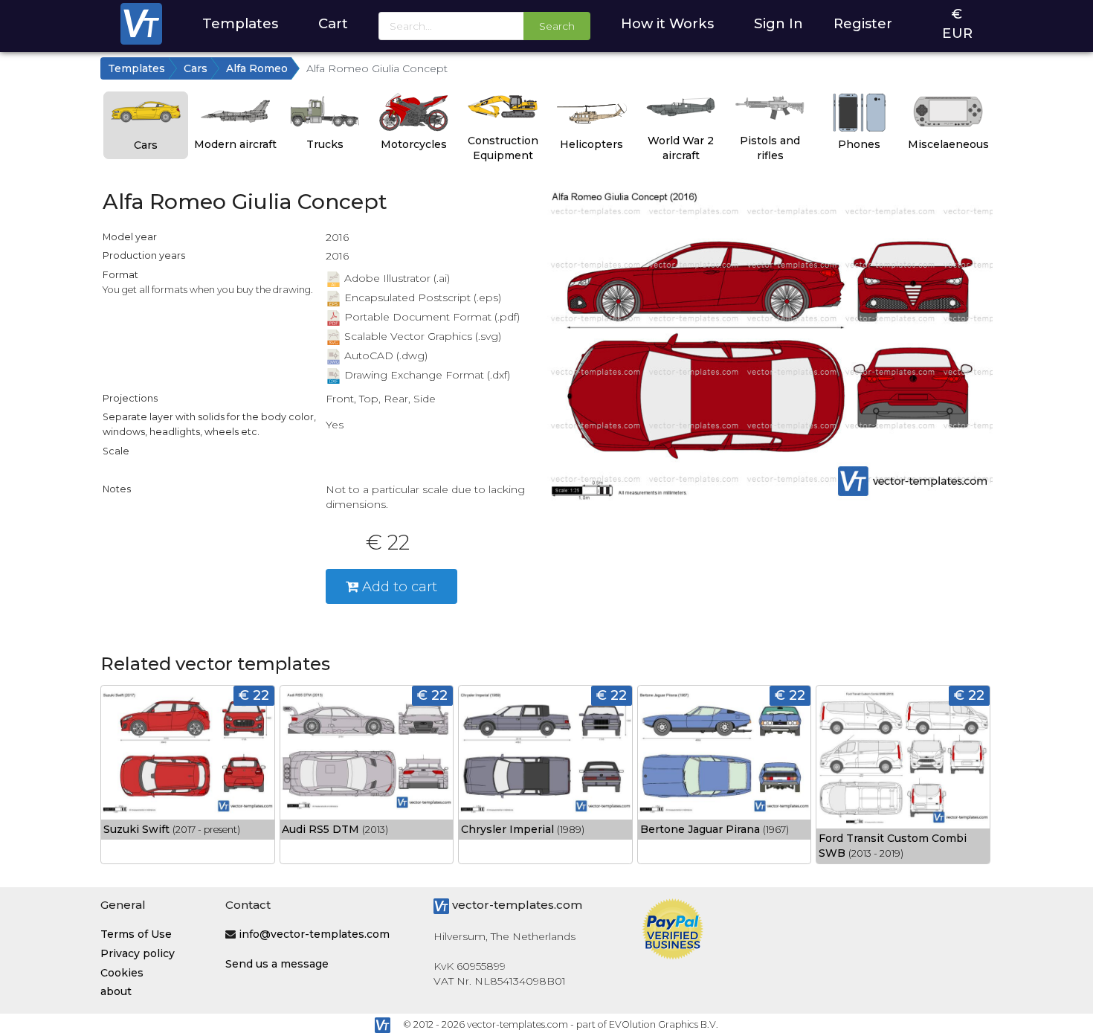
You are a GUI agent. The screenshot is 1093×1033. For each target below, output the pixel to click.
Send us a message (277, 964)
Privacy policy (137, 953)
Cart (333, 23)
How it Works (667, 23)
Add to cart (397, 586)
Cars (195, 68)
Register (863, 23)
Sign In (778, 23)
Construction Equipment (503, 148)
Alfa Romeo (257, 68)
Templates (240, 23)
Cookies (122, 972)
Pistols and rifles (770, 148)
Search (557, 26)
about (116, 991)
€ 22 (254, 695)
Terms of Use (136, 934)
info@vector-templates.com (314, 934)
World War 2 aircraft (681, 148)
